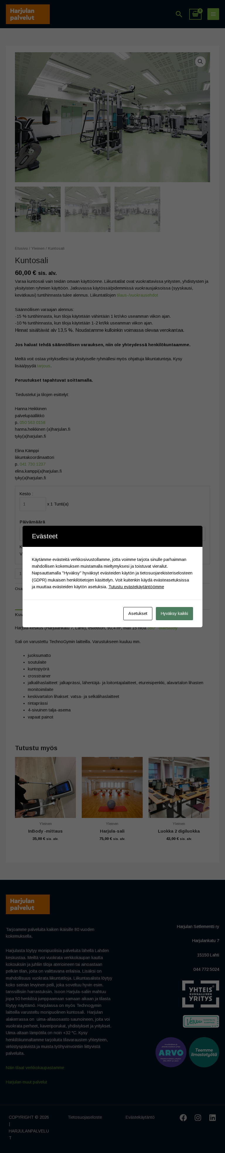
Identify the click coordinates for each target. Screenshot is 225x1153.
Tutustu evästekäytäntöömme (136, 586)
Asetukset (137, 613)
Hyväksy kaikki (174, 613)
